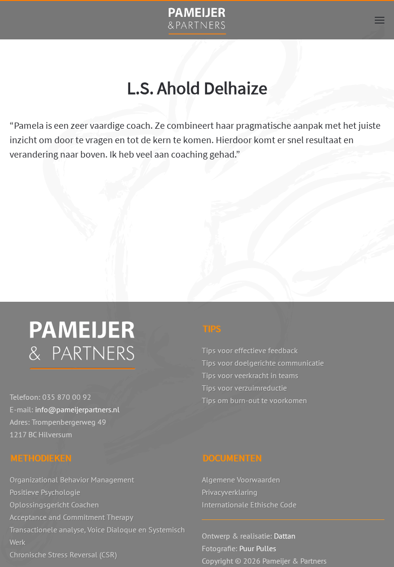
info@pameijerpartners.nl (77, 409)
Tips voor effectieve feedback (250, 350)
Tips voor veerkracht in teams (250, 375)
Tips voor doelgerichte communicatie (263, 363)
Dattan (285, 536)
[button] (379, 20)
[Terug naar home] (197, 20)
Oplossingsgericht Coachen (54, 504)
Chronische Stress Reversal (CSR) (63, 554)
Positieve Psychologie (45, 492)
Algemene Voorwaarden (241, 479)
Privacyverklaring (230, 492)
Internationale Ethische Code (249, 504)
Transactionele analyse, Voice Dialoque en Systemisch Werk (97, 536)
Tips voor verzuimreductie (244, 388)
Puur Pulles (257, 548)
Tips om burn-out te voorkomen (254, 400)
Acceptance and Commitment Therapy (71, 517)
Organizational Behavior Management (72, 479)
